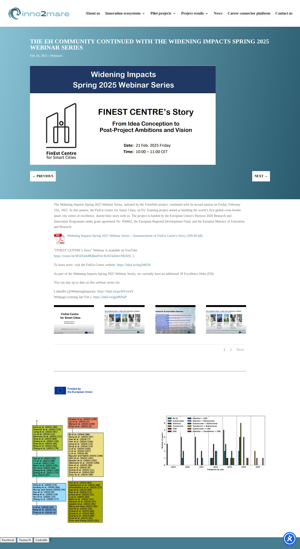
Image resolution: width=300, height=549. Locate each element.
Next (240, 350)
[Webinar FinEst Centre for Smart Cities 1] (175, 332)
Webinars (56, 56)
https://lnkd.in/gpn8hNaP (110, 297)
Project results (192, 13)
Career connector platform (249, 13)
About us (93, 13)
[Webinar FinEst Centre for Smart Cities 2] (125, 332)
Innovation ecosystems (123, 13)
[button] (50, 540)
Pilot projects (160, 13)
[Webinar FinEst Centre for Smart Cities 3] (226, 332)
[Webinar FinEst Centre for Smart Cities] (74, 332)
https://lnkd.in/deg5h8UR (133, 265)
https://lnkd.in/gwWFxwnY (115, 291)
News (218, 13)
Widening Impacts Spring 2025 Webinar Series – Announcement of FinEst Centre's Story (126, 236)
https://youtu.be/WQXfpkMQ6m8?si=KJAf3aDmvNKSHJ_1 (94, 256)
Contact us (283, 13)
